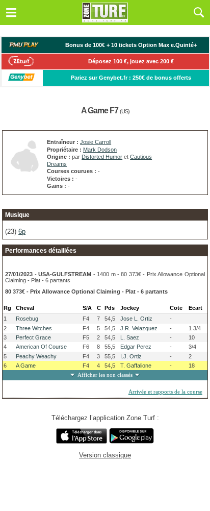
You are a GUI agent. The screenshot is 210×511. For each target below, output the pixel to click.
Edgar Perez (135, 347)
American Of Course (41, 347)
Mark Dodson (100, 150)
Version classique (105, 455)
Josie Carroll (95, 142)
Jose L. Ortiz (136, 318)
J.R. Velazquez (139, 328)
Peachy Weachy (36, 356)
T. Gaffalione (135, 365)
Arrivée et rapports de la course (165, 391)
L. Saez (129, 337)
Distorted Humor (102, 157)
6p (21, 231)
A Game (26, 365)
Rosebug (27, 318)
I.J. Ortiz (131, 356)
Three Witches (34, 328)
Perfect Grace (33, 337)
